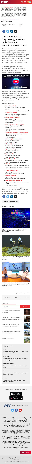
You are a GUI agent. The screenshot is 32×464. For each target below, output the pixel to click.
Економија (17, 419)
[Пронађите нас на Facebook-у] (16, 410)
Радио (5, 441)
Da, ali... (4, 349)
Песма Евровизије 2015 (20, 12)
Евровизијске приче (6, 21)
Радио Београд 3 (6, 442)
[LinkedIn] (11, 31)
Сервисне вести (23, 420)
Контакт (9, 447)
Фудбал (10, 424)
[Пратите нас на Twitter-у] (12, 410)
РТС (5, 447)
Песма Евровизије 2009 (7, 15)
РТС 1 (5, 436)
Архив (23, 445)
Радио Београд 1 (12, 441)
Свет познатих (19, 430)
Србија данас (26, 418)
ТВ (2, 436)
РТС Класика (22, 437)
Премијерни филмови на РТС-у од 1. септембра (11, 311)
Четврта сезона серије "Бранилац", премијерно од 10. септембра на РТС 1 (12, 318)
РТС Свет (20, 436)
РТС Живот (14, 437)
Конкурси (10, 448)
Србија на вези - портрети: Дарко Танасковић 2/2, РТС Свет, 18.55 (10, 325)
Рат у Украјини (8, 420)
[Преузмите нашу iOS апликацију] (16, 394)
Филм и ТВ (7, 431)
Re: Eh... (5, 378)
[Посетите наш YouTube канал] (20, 410)
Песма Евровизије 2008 (20, 15)
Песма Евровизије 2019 (20, 9)
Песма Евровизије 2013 (7, 13)
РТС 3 (15, 436)
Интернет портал (19, 448)
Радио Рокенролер (9, 443)
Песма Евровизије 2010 (20, 14)
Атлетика (19, 425)
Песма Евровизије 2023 (20, 7)
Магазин (6, 429)
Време (15, 420)
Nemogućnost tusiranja (8, 363)
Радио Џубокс (20, 443)
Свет (20, 418)
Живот (11, 429)
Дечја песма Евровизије (7, 16)
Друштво (10, 419)
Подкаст (14, 421)
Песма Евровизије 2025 (20, 5)
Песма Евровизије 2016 (7, 12)
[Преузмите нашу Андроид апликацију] (16, 398)
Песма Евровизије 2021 (20, 8)
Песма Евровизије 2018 (7, 10)
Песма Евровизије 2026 (7, 5)
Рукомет (5, 425)
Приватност (5, 458)
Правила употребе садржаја (22, 458)
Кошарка (15, 424)
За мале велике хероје (17, 432)
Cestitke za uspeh (7, 370)
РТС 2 (10, 436)
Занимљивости (19, 429)
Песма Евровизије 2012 (20, 13)
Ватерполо (12, 425)
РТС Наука (27, 436)
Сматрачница (6, 421)
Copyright (11, 458)
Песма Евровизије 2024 (7, 7)
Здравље (27, 430)
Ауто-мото (25, 425)
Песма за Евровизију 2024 (12, 20)
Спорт (5, 424)
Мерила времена (25, 419)
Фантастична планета (8, 338)
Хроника (4, 419)
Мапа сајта (25, 452)
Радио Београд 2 (23, 441)
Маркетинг (16, 447)
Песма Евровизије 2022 (7, 8)
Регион (15, 418)
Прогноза (6, 297)
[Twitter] (7, 31)
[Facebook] (3, 31)
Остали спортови (11, 426)
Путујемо (11, 430)
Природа (18, 431)
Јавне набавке (24, 447)
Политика (9, 418)
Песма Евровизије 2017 (20, 10)
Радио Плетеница (25, 442)
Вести (2, 20)
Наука (13, 431)
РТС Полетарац (26, 438)
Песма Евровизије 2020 (7, 9)
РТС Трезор (9, 438)
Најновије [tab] (5, 303)
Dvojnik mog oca (7, 356)
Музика (26, 429)
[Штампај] (15, 31)
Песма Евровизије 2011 (7, 14)
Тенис (21, 424)
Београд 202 (15, 442)
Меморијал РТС (21, 426)
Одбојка (26, 424)
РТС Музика (17, 438)
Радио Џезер (16, 445)
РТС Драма (7, 437)
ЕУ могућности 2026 (23, 421)
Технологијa (5, 430)
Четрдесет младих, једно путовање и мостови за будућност (11, 332)
